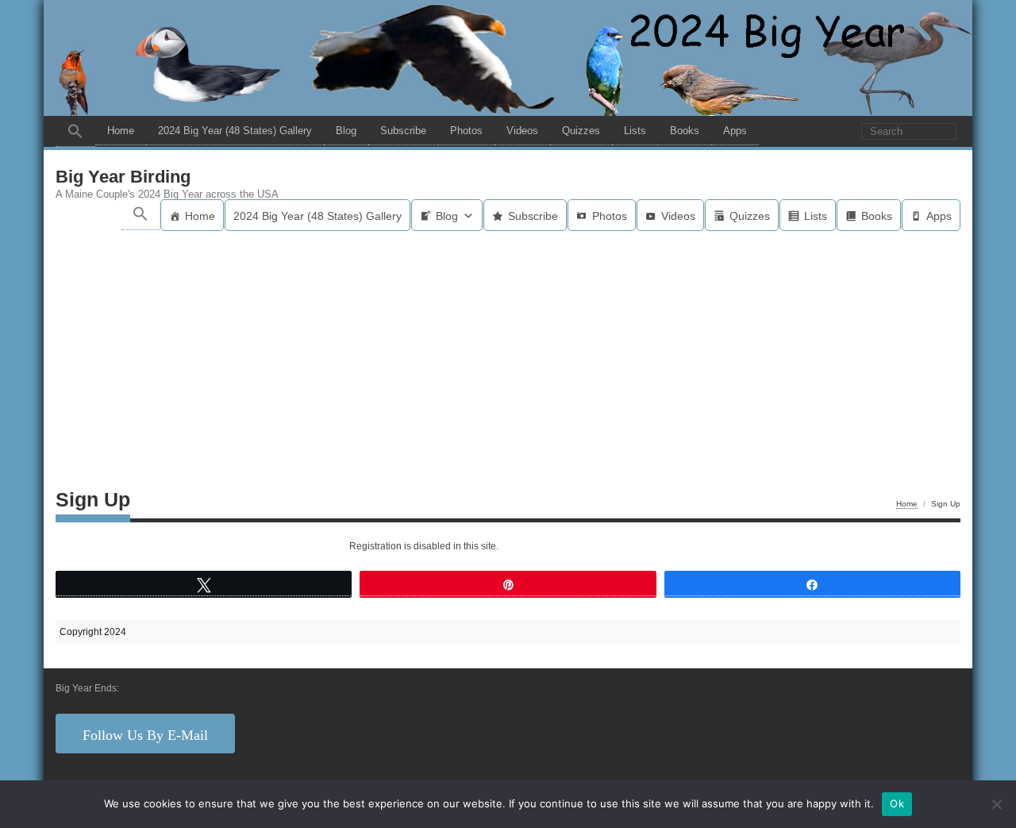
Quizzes (581, 131)
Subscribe (403, 131)
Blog (346, 131)
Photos (466, 131)
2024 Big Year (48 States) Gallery (235, 131)
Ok (897, 803)
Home (120, 131)
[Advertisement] (508, 350)
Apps (735, 131)
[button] (75, 131)
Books (684, 131)
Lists (635, 131)
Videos (522, 131)
